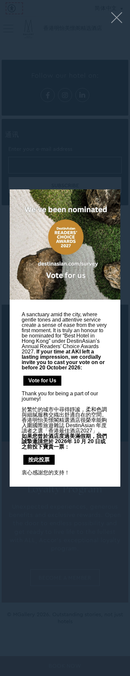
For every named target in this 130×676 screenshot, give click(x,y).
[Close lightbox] (116, 18)
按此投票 (39, 459)
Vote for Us (42, 380)
